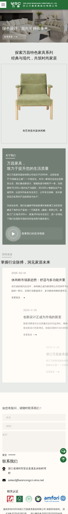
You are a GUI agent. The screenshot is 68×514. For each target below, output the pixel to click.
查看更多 (8, 37)
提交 (4, 467)
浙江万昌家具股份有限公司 (25, 354)
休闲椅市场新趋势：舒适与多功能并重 (32, 280)
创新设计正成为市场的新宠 (24, 317)
